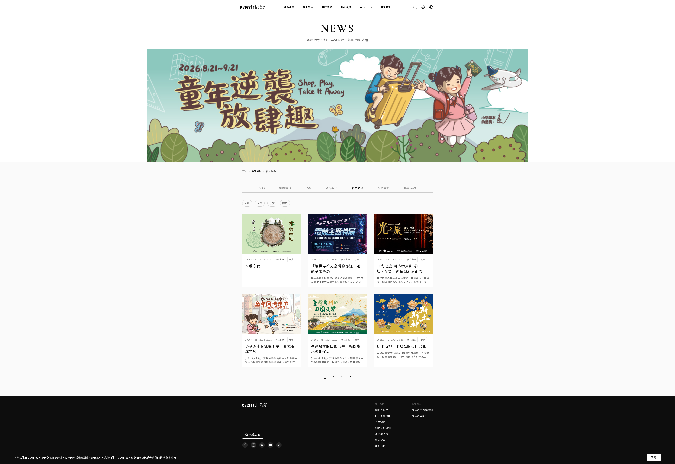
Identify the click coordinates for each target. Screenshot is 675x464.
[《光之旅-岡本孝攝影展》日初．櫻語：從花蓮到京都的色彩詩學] (403, 234)
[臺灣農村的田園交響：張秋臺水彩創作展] (337, 314)
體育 (285, 203)
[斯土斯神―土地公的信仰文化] (403, 314)
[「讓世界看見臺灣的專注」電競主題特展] (337, 234)
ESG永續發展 (383, 416)
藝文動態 (358, 188)
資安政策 (380, 440)
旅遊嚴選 (384, 188)
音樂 (259, 203)
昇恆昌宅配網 (420, 416)
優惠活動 (410, 188)
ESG (308, 188)
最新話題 (345, 7)
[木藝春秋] (271, 234)
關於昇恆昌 (381, 410)
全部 (262, 188)
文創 (247, 203)
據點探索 (289, 7)
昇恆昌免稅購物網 (422, 410)
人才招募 (380, 422)
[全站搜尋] (415, 7)
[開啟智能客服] (423, 7)
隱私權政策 (169, 457)
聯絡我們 (380, 446)
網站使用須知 (383, 428)
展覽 (272, 203)
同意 (654, 457)
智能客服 (254, 434)
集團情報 (285, 188)
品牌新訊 (331, 188)
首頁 (245, 171)
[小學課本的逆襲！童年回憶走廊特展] (271, 314)
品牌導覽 (327, 7)
